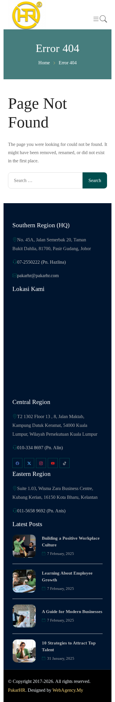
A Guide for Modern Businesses (72, 611)
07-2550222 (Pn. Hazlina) (41, 262)
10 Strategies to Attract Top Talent (69, 646)
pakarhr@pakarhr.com (38, 275)
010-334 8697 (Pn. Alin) (40, 447)
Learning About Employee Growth (67, 576)
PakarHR (16, 690)
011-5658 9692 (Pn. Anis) (41, 510)
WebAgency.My (67, 690)
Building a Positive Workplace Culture (71, 541)
